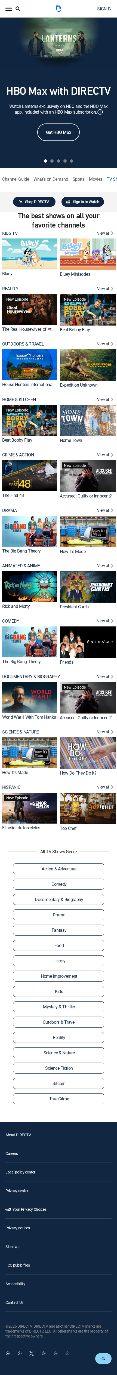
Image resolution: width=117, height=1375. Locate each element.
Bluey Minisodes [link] (75, 274)
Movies (95, 179)
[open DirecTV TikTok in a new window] (67, 1353)
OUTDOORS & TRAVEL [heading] (23, 344)
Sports (79, 179)
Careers (11, 1153)
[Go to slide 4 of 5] (65, 161)
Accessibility (15, 1283)
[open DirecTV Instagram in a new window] (43, 1353)
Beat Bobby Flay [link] (75, 330)
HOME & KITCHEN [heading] (19, 399)
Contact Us (14, 1302)
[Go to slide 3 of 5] (58, 161)
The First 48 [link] (13, 495)
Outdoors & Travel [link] (59, 1022)
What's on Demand (50, 179)
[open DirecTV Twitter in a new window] (31, 1353)
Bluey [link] (7, 274)
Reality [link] (59, 1037)
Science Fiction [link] (59, 1068)
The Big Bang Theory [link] (21, 551)
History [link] (59, 961)
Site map (12, 1246)
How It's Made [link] (73, 551)
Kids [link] (59, 991)
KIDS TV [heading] (10, 233)
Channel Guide (15, 179)
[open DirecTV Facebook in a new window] (19, 1353)
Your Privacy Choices (29, 1209)
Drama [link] (59, 915)
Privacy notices (17, 1227)
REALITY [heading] (10, 289)
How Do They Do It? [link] (78, 773)
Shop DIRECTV (37, 201)
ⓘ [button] (100, 112)
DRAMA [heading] (9, 510)
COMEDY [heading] (10, 621)
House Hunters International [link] (27, 384)
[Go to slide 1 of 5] (45, 161)
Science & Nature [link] (59, 1053)
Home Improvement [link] (59, 976)
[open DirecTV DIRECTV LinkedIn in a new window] (7, 1353)
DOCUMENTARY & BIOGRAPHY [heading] (31, 677)
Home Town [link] (71, 440)
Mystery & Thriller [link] (59, 1007)
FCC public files (17, 1265)
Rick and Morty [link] (16, 606)
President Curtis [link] (74, 607)
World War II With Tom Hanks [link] (29, 717)
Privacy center (16, 1190)
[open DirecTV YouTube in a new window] (55, 1353)
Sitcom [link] (59, 1083)
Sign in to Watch (86, 201)
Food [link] (59, 945)
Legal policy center (20, 1172)
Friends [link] (66, 662)
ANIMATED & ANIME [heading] (21, 566)
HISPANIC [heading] (11, 787)
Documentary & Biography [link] (59, 899)
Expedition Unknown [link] (78, 385)
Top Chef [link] (68, 828)
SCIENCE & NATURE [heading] (20, 732)
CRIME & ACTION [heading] (18, 455)
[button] (8, 8)
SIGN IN (104, 9)
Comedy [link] (59, 884)
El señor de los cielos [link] (21, 828)
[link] (29, 253)
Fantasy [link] (59, 930)
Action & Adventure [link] (59, 869)
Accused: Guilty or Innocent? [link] (86, 496)
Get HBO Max (58, 132)
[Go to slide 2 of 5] (52, 161)
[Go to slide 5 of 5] (71, 161)
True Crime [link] (59, 1099)
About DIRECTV (18, 1134)
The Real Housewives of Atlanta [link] (31, 329)
